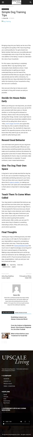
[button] (3, 2)
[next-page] (5, 342)
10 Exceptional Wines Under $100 (25, 277)
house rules (20, 264)
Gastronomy (6, 400)
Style (4, 398)
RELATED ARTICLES (8, 312)
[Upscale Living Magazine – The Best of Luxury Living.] (16, 360)
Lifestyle (5, 396)
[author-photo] (16, 292)
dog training (13, 264)
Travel (5, 394)
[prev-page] (3, 342)
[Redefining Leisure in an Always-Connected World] (6, 319)
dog (7, 264)
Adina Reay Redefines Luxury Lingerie (8, 277)
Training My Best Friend (21, 245)
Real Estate (6, 403)
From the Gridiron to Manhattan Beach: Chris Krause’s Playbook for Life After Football (21, 327)
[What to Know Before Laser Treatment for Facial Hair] (6, 336)
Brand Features (9, 6)
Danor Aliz (5, 18)
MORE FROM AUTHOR (21, 312)
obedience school (6, 266)
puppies (14, 266)
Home (3, 6)
